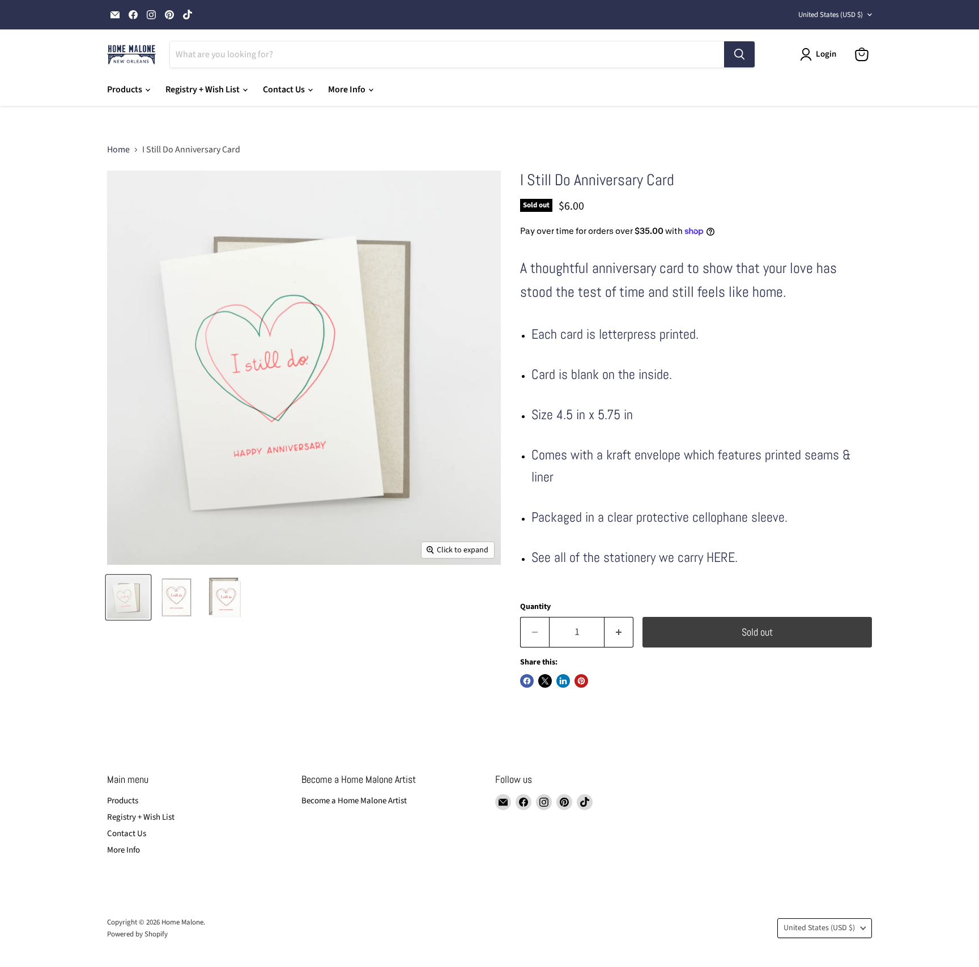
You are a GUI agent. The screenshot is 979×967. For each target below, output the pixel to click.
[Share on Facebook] (527, 681)
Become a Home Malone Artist (354, 801)
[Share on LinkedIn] (563, 681)
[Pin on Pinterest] (581, 681)
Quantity (535, 606)
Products (125, 89)
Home (118, 149)
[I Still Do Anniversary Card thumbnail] (128, 597)
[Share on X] (545, 681)
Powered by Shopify (137, 934)
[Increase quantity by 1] (619, 632)
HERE (720, 557)
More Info (347, 89)
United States (830, 15)
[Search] (739, 54)
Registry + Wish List (203, 89)
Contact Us (285, 89)
